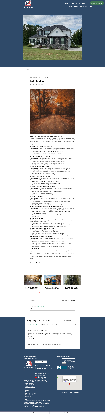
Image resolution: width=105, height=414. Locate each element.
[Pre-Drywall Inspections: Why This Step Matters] (33, 280)
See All (79, 272)
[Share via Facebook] (30, 262)
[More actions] (74, 77)
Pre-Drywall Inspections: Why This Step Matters (31, 287)
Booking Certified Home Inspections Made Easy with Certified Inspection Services (52, 287)
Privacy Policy (66, 392)
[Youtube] (36, 377)
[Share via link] (39, 262)
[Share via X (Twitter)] (33, 262)
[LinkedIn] (39, 377)
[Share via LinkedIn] (36, 262)
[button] (29, 338)
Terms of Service (74, 392)
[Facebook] (45, 377)
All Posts (26, 69)
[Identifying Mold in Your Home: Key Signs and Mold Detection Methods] (72, 280)
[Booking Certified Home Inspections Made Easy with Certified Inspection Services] (52, 280)
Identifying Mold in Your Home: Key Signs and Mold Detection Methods (72, 287)
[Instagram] (42, 377)
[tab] (33, 324)
